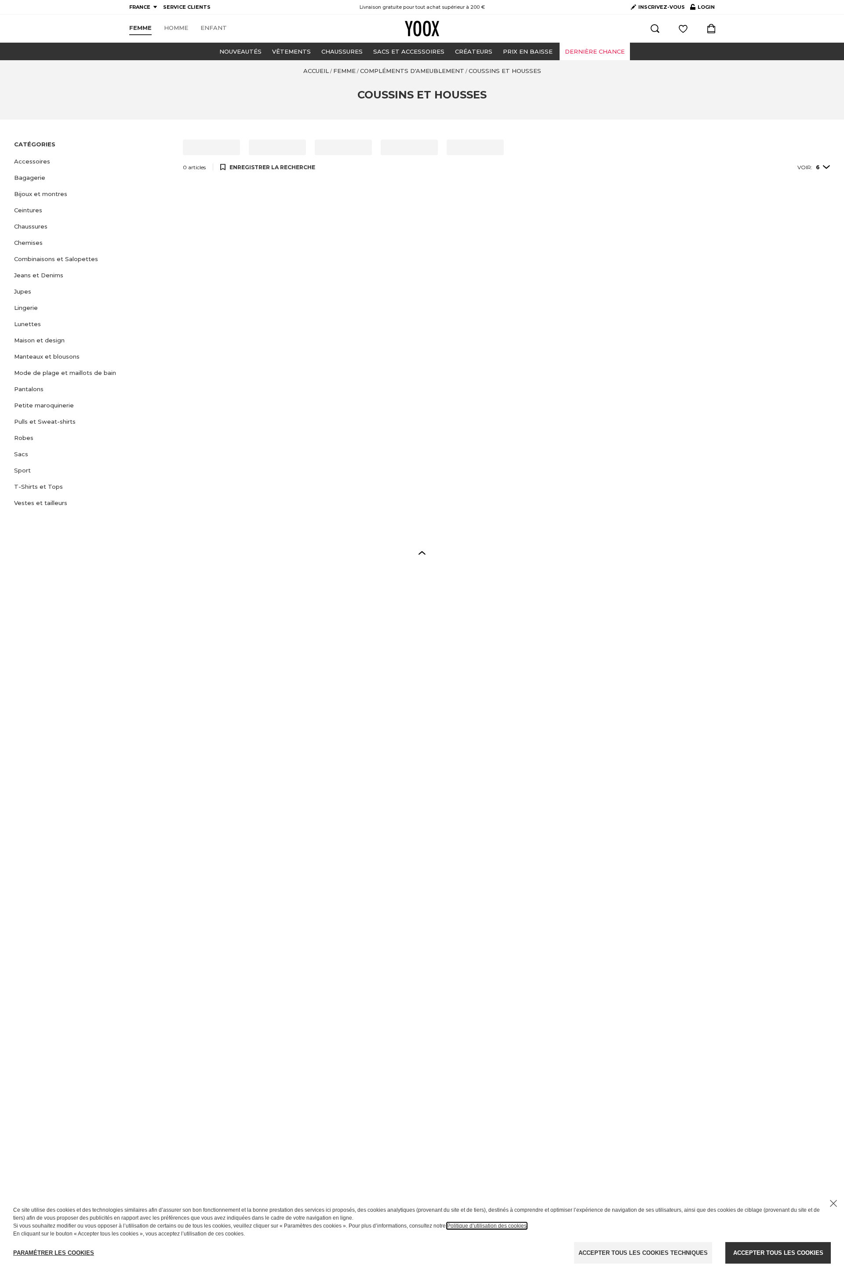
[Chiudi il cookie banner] (833, 1203)
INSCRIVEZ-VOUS (661, 7)
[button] (93, 161)
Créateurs (473, 51)
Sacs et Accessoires (408, 51)
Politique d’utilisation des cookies (487, 1226)
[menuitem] (140, 28)
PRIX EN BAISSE (528, 51)
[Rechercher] (655, 28)
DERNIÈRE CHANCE (595, 51)
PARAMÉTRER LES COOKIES (53, 1253)
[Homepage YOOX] (422, 28)
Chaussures (342, 51)
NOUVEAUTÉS (240, 51)
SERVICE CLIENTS (187, 7)
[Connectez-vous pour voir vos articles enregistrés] (683, 28)
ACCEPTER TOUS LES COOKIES (778, 1253)
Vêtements (291, 51)
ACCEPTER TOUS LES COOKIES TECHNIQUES (643, 1253)
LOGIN (702, 9)
